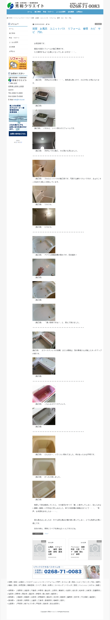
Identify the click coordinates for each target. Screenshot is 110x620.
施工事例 (12, 33)
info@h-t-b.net (19, 100)
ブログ (98, 24)
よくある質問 (13, 42)
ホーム (11, 29)
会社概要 (12, 47)
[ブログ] (39, 544)
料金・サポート (14, 38)
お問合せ (12, 51)
